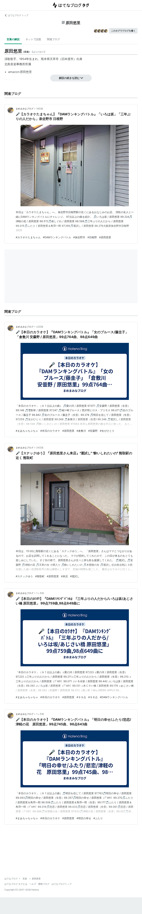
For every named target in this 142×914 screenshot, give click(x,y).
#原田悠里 (105, 237)
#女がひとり (107, 430)
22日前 (39, 326)
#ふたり (98, 818)
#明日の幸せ (84, 818)
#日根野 (92, 237)
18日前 (39, 108)
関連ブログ (53, 39)
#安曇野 (93, 430)
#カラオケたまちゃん (28, 237)
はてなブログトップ (62, 884)
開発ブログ (43, 884)
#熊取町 (40, 576)
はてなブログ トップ (18, 15)
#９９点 (81, 697)
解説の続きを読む (69, 77)
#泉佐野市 (79, 237)
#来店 (64, 576)
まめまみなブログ (24, 108)
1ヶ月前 (40, 593)
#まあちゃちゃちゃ (27, 430)
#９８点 (93, 697)
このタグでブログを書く (123, 30)
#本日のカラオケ (50, 430)
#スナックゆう (24, 576)
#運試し (75, 576)
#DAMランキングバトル (57, 237)
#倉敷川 (81, 430)
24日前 (39, 447)
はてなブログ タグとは (15, 884)
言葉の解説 (13, 39)
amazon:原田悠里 (20, 72)
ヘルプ (32, 884)
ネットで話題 (33, 39)
